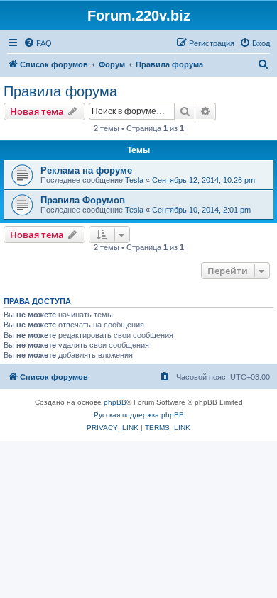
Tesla (134, 180)
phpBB (115, 402)
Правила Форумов (82, 200)
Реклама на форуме (86, 170)
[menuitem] (37, 43)
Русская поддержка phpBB (139, 415)
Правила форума (60, 91)
